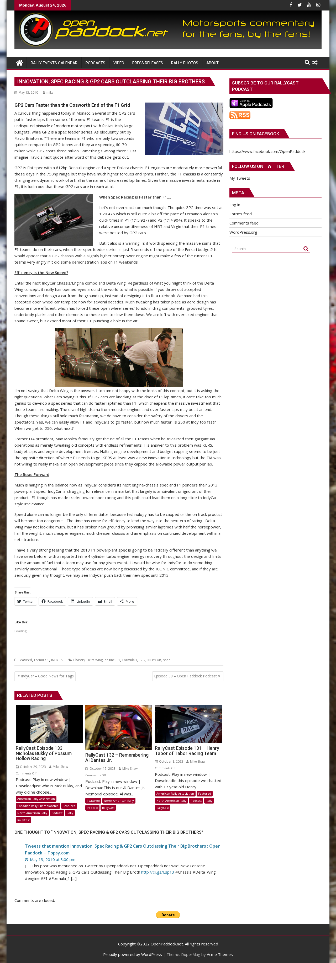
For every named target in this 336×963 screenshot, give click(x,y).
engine (110, 660)
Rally (70, 813)
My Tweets (239, 178)
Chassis (79, 660)
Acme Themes (220, 954)
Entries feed (240, 213)
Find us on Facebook (255, 133)
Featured (25, 660)
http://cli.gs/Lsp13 (157, 872)
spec (166, 660)
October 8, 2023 (170, 761)
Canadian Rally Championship (38, 806)
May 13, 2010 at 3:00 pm (52, 859)
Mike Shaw (60, 766)
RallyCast (23, 820)
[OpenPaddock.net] (168, 47)
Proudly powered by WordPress (132, 954)
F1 (118, 660)
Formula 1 (41, 660)
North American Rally (32, 813)
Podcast (56, 813)
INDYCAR (58, 660)
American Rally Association (36, 799)
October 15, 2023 (102, 768)
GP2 (142, 660)
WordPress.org (243, 232)
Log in (234, 204)
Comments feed (244, 223)
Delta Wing (95, 660)
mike (50, 92)
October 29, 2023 (32, 766)
